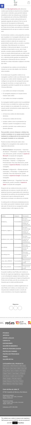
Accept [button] (15, 422)
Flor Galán (22, 370)
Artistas (6, 335)
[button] (2, 6)
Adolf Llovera (6, 365)
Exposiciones (7, 343)
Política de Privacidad (11, 354)
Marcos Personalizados (12, 348)
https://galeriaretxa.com (13, 9)
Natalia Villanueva (7, 381)
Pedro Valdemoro (7, 383)
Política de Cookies (10, 351)
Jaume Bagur (15, 373)
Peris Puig (15, 383)
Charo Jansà (13, 368)
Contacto (6, 340)
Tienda (5, 356)
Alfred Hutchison (14, 365)
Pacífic (21, 381)
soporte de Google (15, 175)
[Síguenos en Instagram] (15, 308)
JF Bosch (22, 373)
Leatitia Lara (14, 376)
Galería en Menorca (10, 346)
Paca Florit (15, 381)
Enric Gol (24, 368)
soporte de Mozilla (15, 164)
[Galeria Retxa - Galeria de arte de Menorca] (15, 3)
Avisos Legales (8, 338)
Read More (21, 422)
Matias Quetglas (7, 378)
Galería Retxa (8, 359)
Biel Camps (22, 365)
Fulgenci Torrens (7, 373)
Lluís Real (20, 376)
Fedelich (17, 370)
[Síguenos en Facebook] (11, 308)
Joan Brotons (6, 376)
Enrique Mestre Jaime (8, 370)
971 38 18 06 (13, 407)
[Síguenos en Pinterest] (20, 308)
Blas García (6, 368)
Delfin (19, 368)
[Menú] (2, 3)
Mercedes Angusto (16, 378)
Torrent (20, 383)
